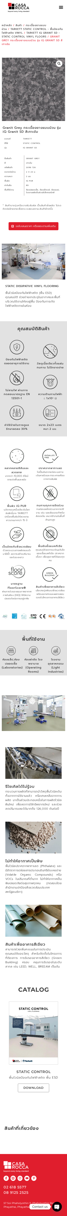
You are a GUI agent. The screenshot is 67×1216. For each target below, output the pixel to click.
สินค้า (19, 25)
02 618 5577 (15, 1187)
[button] (61, 7)
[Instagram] (20, 1178)
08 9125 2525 (16, 1192)
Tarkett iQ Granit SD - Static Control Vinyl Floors (31, 35)
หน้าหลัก (7, 25)
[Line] (13, 1178)
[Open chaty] (57, 1207)
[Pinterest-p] (33, 1178)
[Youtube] (26, 1178)
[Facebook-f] (6, 1178)
